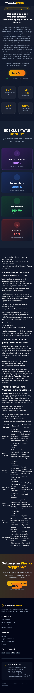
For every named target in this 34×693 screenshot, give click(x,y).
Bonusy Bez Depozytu (8, 622)
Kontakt (4, 636)
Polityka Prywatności (8, 641)
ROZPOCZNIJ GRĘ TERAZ (19, 584)
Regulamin (5, 644)
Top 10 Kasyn (6, 619)
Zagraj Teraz (17, 73)
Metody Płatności (7, 627)
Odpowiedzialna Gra (8, 639)
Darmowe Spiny (6, 625)
